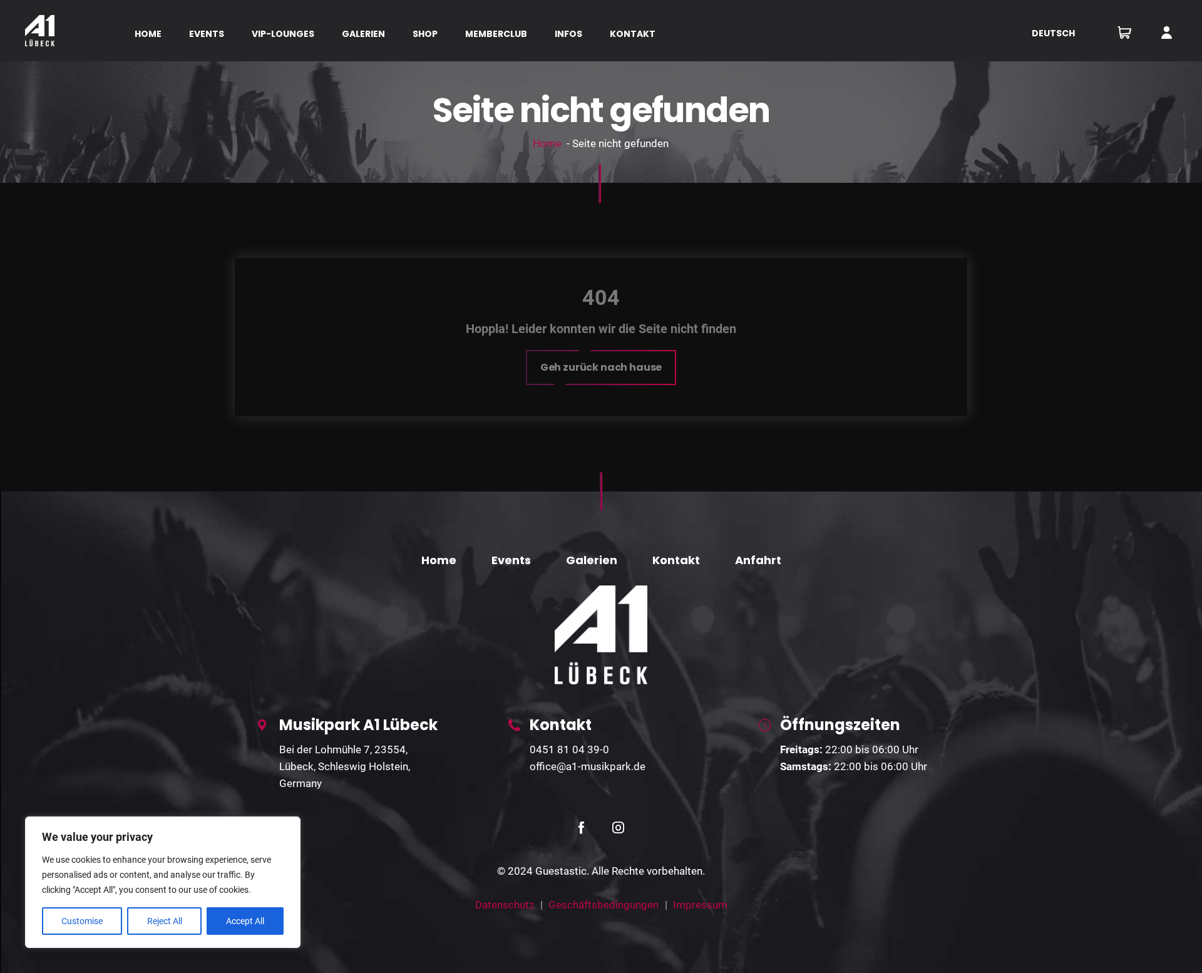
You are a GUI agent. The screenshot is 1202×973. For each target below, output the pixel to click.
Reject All (164, 921)
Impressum (700, 904)
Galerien (591, 560)
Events (511, 560)
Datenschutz (504, 904)
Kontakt (676, 560)
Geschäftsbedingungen (603, 904)
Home (547, 143)
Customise (82, 921)
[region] (162, 882)
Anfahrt (758, 560)
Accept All (245, 921)
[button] (601, 367)
